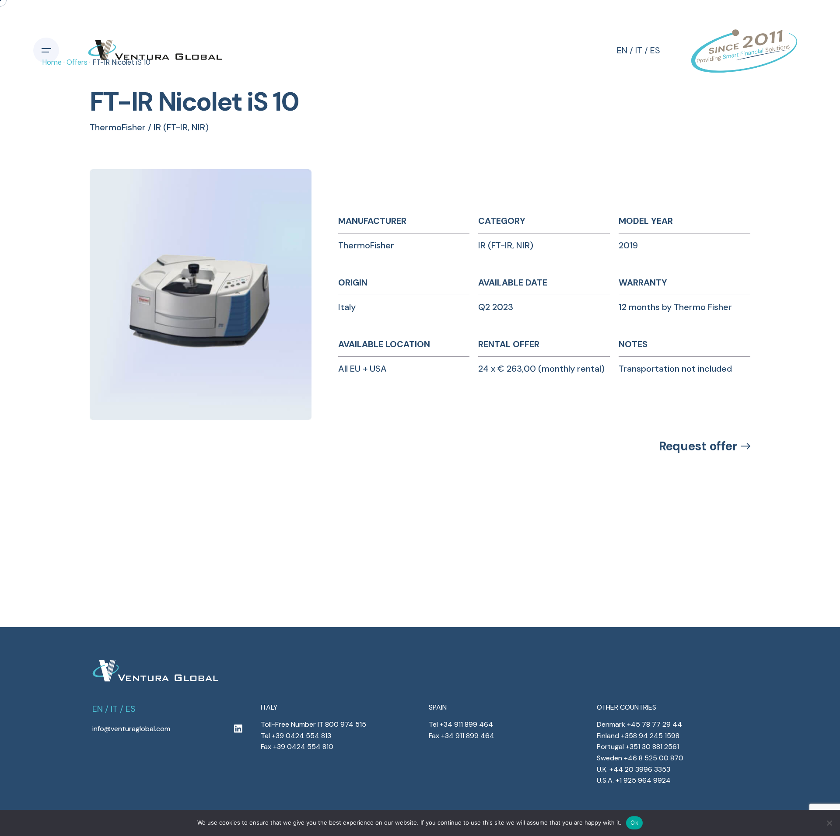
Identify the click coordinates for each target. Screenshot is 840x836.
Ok (634, 822)
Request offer (698, 446)
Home (52, 62)
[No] (829, 823)
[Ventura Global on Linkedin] (238, 729)
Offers (77, 62)
